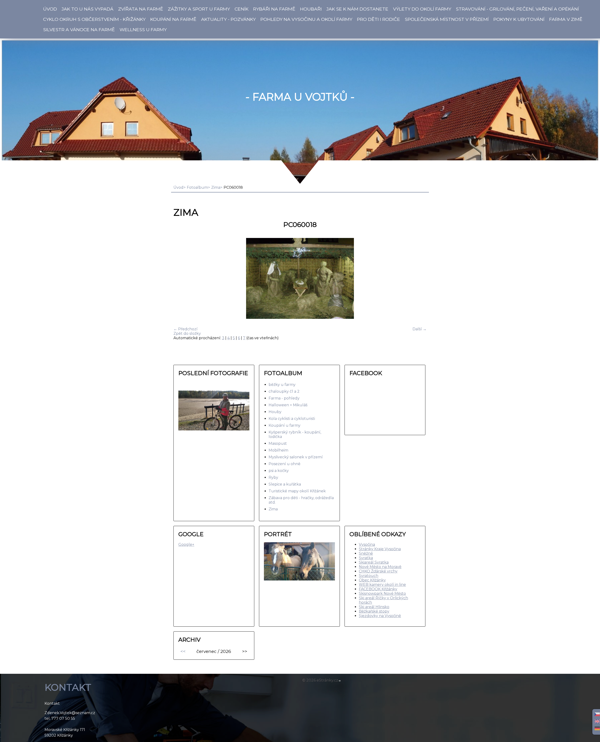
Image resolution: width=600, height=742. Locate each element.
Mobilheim (278, 450)
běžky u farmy (282, 384)
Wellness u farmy (143, 29)
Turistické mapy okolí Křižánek (297, 491)
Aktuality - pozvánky (228, 19)
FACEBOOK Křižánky (378, 589)
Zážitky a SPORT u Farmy (199, 9)
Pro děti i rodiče (378, 19)
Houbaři (311, 9)
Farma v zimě (565, 19)
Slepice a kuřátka (285, 484)
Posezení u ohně (284, 464)
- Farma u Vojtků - (300, 96)
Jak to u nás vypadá (87, 9)
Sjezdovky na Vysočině (380, 616)
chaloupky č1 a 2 (284, 391)
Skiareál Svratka (374, 562)
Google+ (186, 544)
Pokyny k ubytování (518, 19)
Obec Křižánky (372, 580)
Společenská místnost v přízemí (447, 19)
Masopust (278, 443)
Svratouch (368, 575)
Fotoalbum (197, 187)
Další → (419, 329)
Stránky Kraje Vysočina (380, 549)
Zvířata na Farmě (140, 9)
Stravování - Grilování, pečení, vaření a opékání (517, 9)
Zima (215, 187)
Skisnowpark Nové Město (382, 593)
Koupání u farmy (284, 425)
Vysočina (367, 544)
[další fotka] (419, 279)
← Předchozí (185, 329)
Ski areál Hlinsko (374, 607)
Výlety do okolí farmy (422, 9)
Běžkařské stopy (374, 611)
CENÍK (241, 9)
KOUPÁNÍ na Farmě (173, 19)
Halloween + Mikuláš (288, 405)
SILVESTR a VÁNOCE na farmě (79, 29)
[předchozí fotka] (181, 279)
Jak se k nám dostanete (357, 9)
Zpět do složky (187, 333)
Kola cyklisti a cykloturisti (292, 418)
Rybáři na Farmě (274, 9)
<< (183, 651)
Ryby (273, 477)
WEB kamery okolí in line (382, 584)
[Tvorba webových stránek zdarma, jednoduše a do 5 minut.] (339, 681)
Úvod (50, 9)
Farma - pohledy (284, 398)
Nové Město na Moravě (380, 567)
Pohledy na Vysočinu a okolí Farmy (306, 19)
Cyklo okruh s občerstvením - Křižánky (94, 19)
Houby (275, 412)
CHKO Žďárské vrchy (378, 571)
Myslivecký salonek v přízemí (296, 457)
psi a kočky (279, 470)
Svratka (366, 558)
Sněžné (366, 553)
